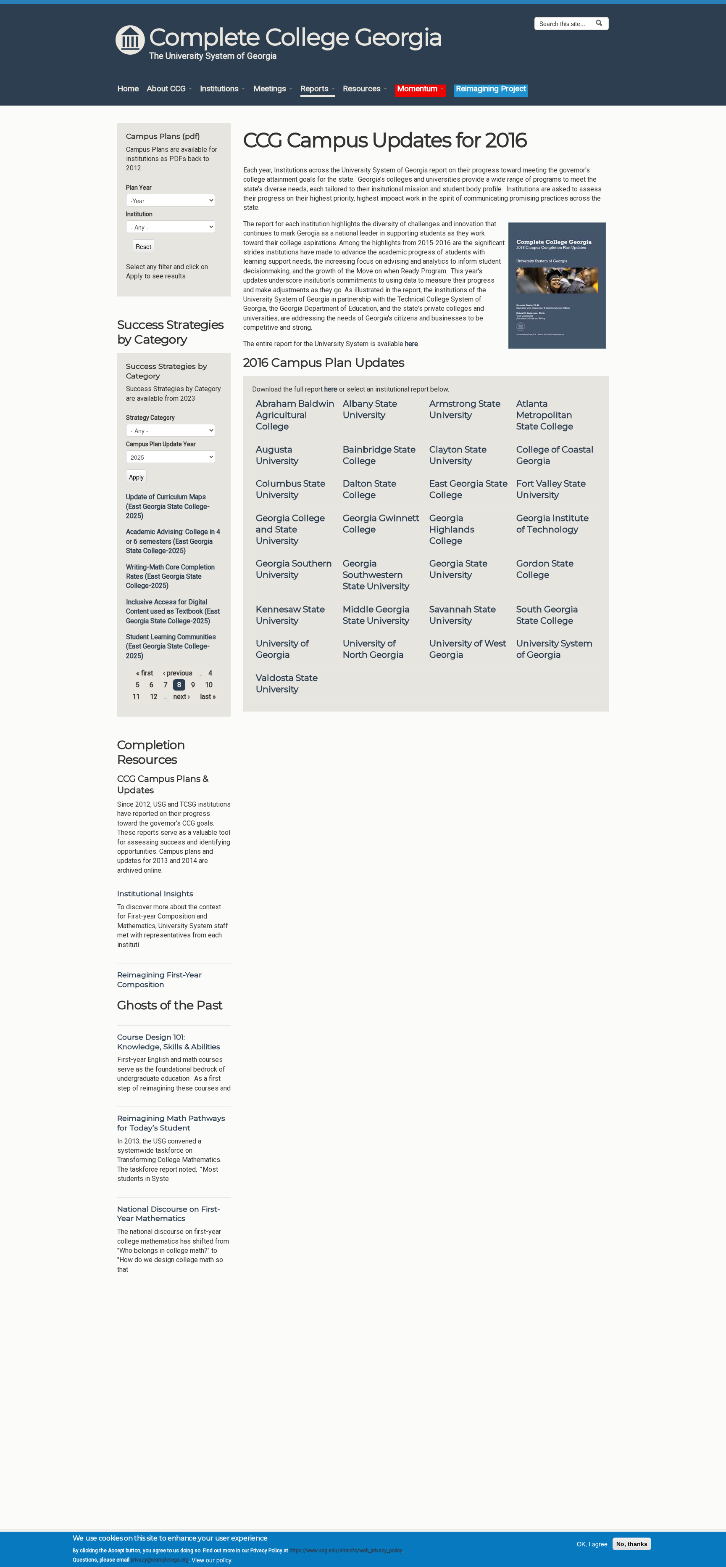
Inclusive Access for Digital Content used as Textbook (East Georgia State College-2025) (173, 611)
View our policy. (212, 1560)
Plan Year (139, 187)
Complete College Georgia (295, 37)
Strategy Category (150, 417)
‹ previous (177, 673)
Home (128, 89)
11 (136, 697)
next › (182, 697)
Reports (315, 89)
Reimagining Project (491, 89)
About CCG (167, 89)
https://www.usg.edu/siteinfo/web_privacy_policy (345, 1551)
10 (209, 685)
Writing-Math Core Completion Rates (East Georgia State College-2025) (170, 576)
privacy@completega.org (160, 1560)
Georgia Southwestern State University (376, 574)
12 (154, 697)
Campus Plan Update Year (161, 444)
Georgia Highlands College (451, 529)
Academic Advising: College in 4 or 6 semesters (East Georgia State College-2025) (173, 541)
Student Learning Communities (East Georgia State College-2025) (171, 646)
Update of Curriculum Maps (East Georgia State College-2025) (168, 506)
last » (208, 697)
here (411, 344)
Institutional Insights (155, 893)
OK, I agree (592, 1544)
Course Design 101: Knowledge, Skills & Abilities (168, 1041)
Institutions (220, 89)
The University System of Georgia (213, 56)
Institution (139, 214)
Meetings (270, 89)
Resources (363, 89)
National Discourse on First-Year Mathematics (168, 1213)
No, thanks (631, 1544)
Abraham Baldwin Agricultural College (295, 414)
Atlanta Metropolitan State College (544, 414)
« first (144, 673)
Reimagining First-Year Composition (159, 979)
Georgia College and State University (290, 529)
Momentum (418, 89)
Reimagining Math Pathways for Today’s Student (171, 1123)
